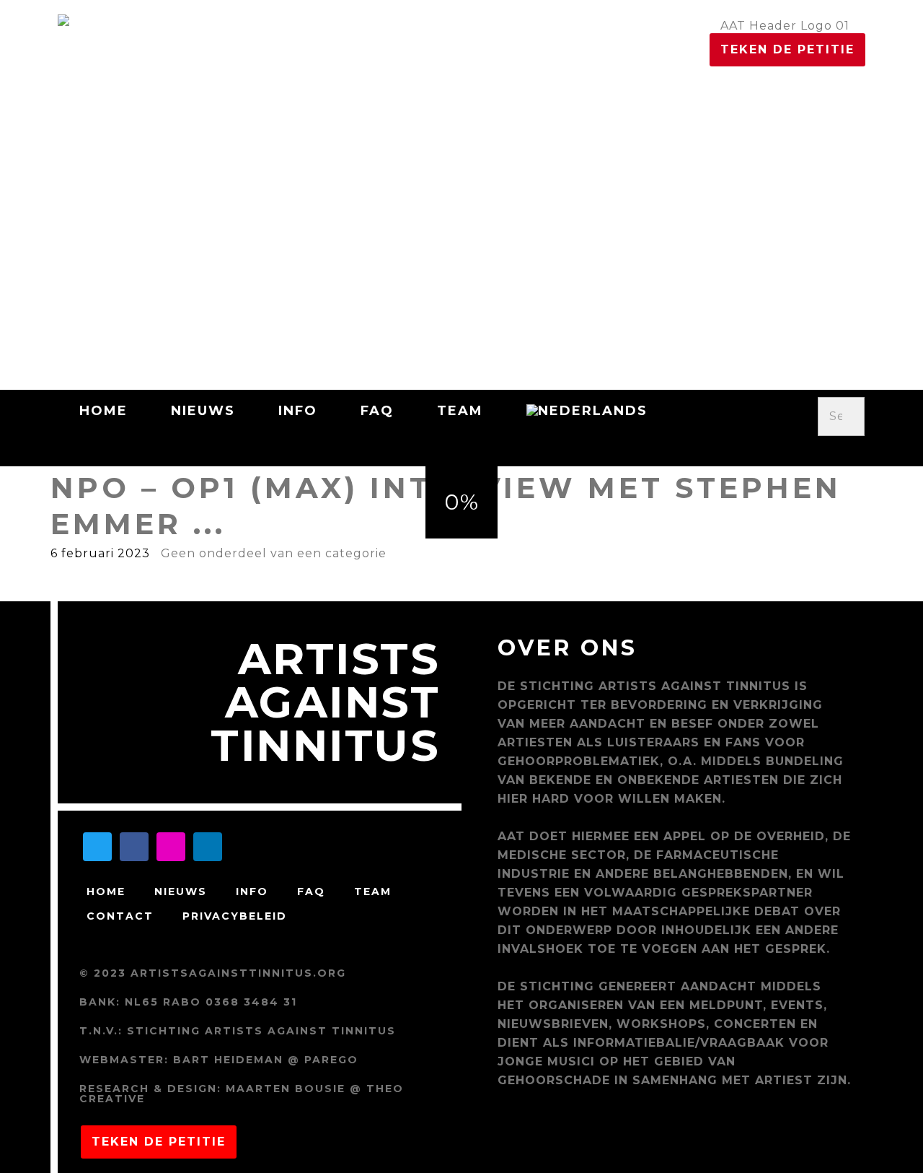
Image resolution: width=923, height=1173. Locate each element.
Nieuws (203, 411)
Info (297, 411)
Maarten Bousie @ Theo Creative (241, 1093)
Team (460, 411)
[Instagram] (170, 846)
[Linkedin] (207, 846)
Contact (120, 916)
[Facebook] (134, 846)
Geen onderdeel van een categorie (274, 553)
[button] (841, 447)
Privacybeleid (234, 916)
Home (103, 411)
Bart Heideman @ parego (265, 1059)
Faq (377, 411)
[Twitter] (97, 846)
